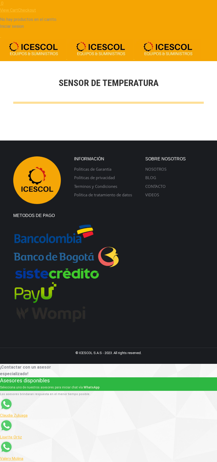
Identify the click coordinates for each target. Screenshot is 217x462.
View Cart (9, 10)
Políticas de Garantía (92, 169)
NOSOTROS (155, 169)
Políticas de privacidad (94, 177)
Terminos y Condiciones (95, 186)
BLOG (150, 177)
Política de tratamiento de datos (103, 194)
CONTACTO (155, 186)
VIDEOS (152, 194)
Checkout (27, 10)
